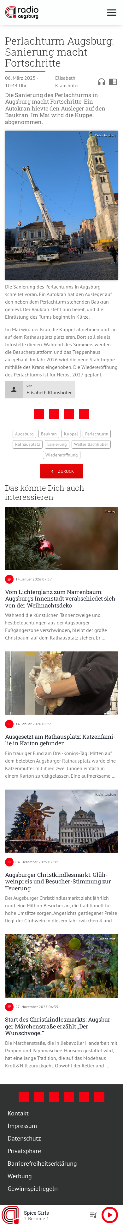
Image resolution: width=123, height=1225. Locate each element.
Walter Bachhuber (91, 444)
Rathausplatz (27, 444)
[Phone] (84, 1097)
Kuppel (71, 434)
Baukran (49, 434)
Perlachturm (96, 434)
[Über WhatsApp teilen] (69, 414)
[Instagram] (39, 1097)
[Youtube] (54, 1097)
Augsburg (24, 434)
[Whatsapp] (99, 1097)
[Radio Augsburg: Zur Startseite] (54, 12)
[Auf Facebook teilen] (39, 414)
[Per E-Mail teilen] (84, 414)
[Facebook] (24, 1097)
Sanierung (57, 444)
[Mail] (69, 1097)
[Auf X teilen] (54, 414)
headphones (101, 81)
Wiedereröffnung (61, 455)
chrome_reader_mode (112, 81)
